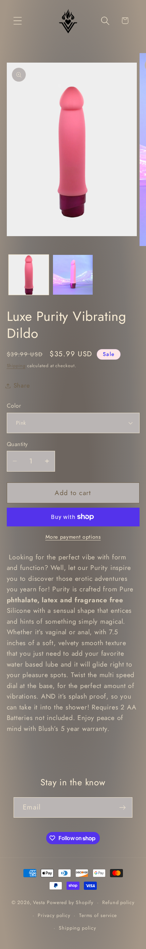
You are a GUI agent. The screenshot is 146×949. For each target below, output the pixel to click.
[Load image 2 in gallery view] (73, 275)
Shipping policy (77, 928)
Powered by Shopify (70, 902)
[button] (17, 20)
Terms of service (98, 915)
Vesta (39, 902)
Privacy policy (54, 915)
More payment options (73, 537)
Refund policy (118, 902)
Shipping (16, 365)
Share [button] (22, 385)
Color (14, 406)
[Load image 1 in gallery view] (29, 275)
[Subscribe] (122, 807)
